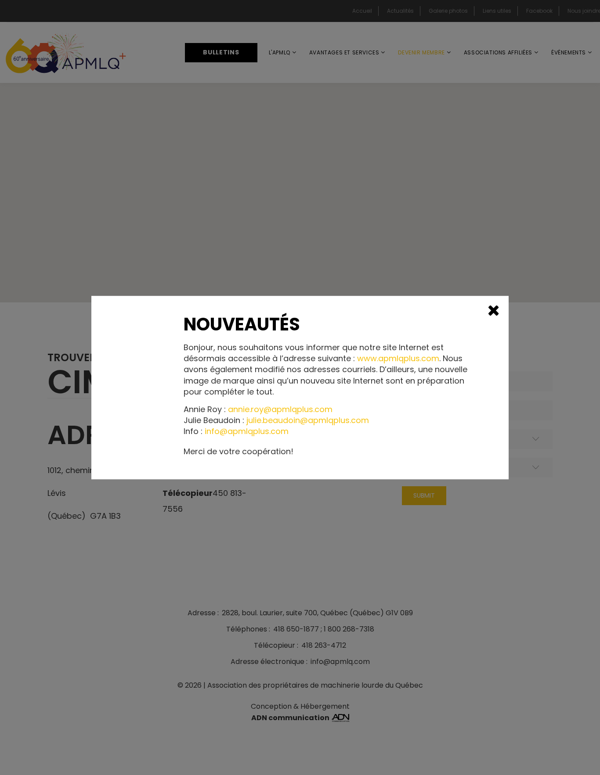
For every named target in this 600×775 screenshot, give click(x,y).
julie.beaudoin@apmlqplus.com (307, 420)
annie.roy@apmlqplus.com (280, 409)
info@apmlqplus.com (247, 431)
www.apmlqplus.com (398, 358)
